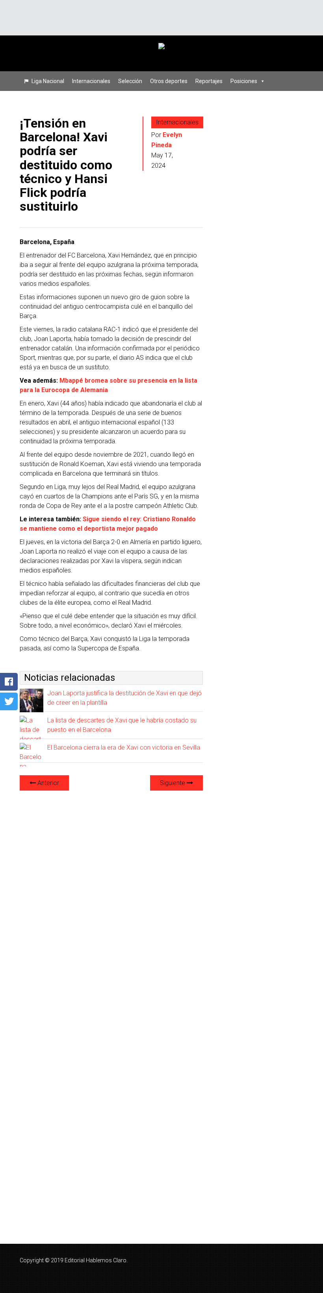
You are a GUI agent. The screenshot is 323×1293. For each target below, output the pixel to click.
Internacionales (91, 81)
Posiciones (243, 81)
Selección (130, 81)
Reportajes (209, 81)
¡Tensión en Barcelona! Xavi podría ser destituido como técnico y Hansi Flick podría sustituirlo (66, 165)
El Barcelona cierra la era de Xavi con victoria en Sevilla (123, 747)
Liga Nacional (48, 81)
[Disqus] (111, 895)
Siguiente (173, 783)
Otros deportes (168, 81)
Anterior (47, 783)
